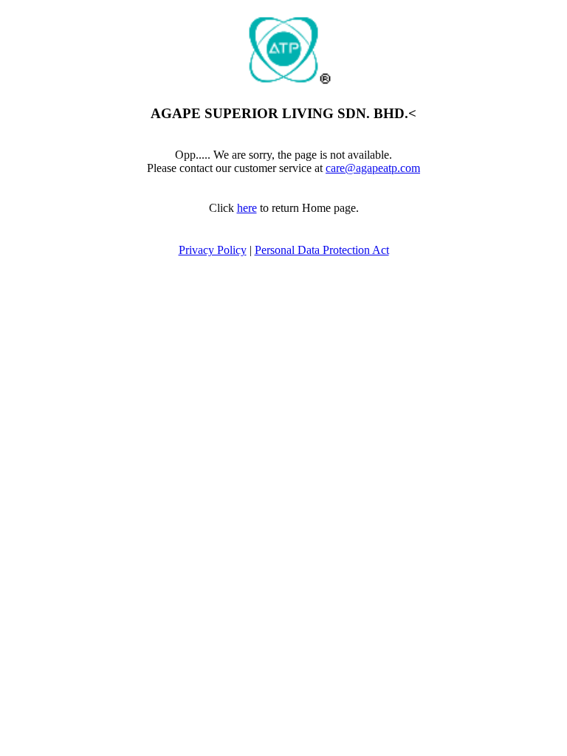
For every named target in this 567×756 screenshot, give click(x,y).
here (247, 208)
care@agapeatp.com (373, 168)
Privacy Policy (213, 250)
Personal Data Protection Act (322, 250)
